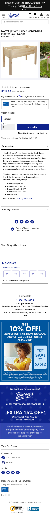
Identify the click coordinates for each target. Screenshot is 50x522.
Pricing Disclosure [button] (24, 198)
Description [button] (7, 146)
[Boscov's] (14, 16)
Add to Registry (27, 133)
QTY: (4, 124)
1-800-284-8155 (22, 231)
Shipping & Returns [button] (10, 209)
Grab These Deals (32, 6)
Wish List (44, 133)
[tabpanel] (25, 4)
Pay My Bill (5, 495)
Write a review (24, 87)
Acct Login (41, 17)
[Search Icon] (4, 22)
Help (30, 17)
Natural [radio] (7, 119)
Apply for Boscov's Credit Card (14, 485)
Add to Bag (32, 127)
